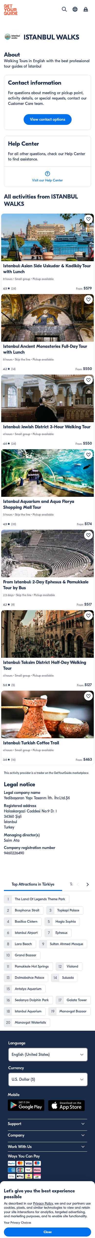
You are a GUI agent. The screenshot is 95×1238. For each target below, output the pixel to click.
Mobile (13, 1095)
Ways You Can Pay (24, 1156)
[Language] (75, 9)
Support (14, 1124)
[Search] (64, 9)
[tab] (33, 884)
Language (16, 1043)
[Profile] (85, 10)
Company (16, 1135)
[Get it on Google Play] (26, 1106)
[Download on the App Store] (66, 1106)
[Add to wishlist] (88, 219)
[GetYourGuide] (11, 10)
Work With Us (20, 1147)
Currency (16, 1068)
